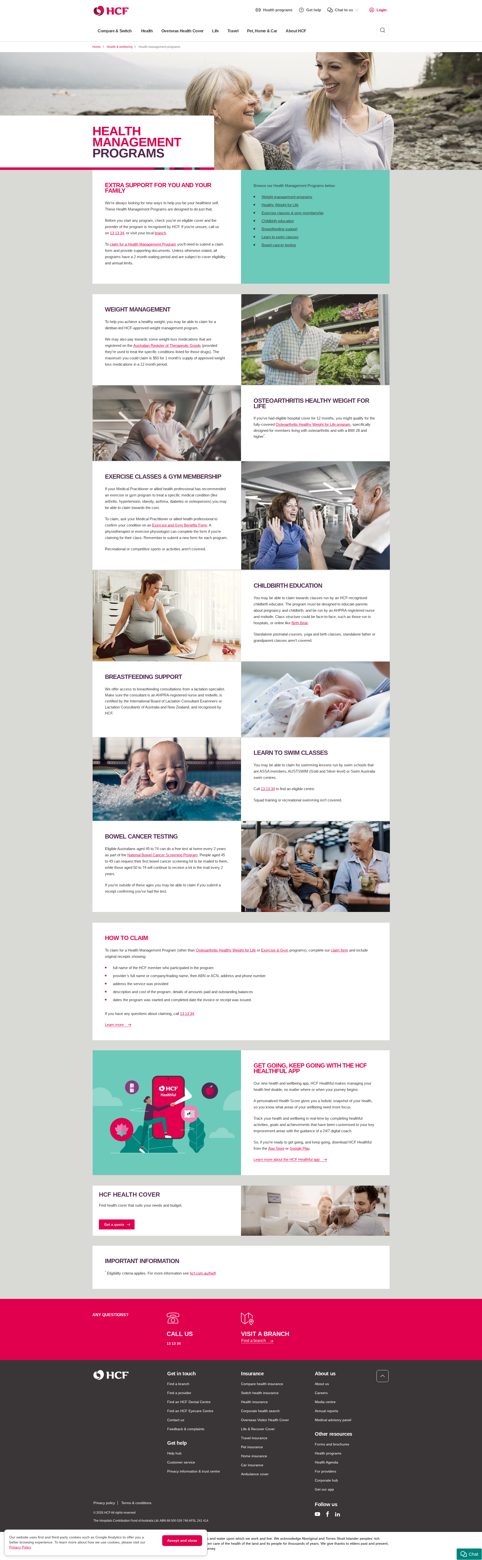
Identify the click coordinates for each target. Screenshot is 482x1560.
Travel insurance (254, 1438)
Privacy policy (104, 1503)
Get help (313, 10)
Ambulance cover (255, 1474)
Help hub (174, 1453)
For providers (325, 1471)
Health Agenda (326, 1462)
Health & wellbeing (120, 47)
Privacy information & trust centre (193, 1471)
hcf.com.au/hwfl (203, 1273)
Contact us (175, 1420)
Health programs (277, 10)
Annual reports (326, 1411)
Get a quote (114, 1224)
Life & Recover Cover (258, 1429)
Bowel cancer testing (279, 245)
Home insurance (254, 1456)
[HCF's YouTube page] (317, 1514)
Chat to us (344, 10)
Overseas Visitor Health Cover (265, 1420)
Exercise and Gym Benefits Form (179, 525)
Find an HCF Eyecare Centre (190, 1411)
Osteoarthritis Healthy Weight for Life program (313, 424)
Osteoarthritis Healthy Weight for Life (226, 950)
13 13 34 (117, 233)
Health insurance (254, 1402)
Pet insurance (252, 1447)
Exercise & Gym (274, 950)
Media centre (325, 1402)
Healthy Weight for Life (280, 205)
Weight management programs (287, 197)
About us (322, 1384)
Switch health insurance (260, 1393)
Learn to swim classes (280, 237)
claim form (339, 950)
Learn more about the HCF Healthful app (287, 1159)
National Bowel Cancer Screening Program (162, 855)
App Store (276, 1148)
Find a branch (253, 1341)
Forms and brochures (332, 1444)
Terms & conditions (136, 1503)
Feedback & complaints (185, 1429)
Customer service (181, 1462)
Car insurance (252, 1465)
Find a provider (179, 1393)
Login (382, 10)
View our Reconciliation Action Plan (145, 1553)
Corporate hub (326, 1480)
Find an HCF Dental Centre (189, 1402)
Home (96, 47)
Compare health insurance (262, 1384)
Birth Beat (299, 623)
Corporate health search (260, 1411)
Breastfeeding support (279, 229)
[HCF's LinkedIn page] (337, 1514)
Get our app (324, 1489)
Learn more (114, 1024)
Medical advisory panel (333, 1420)
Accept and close (182, 1540)
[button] (469, 1554)
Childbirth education (278, 221)
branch (160, 233)
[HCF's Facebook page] (327, 1514)
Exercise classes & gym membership (292, 213)
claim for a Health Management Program (143, 244)
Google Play (300, 1148)
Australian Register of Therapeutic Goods (167, 345)
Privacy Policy (20, 1547)
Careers (321, 1393)
